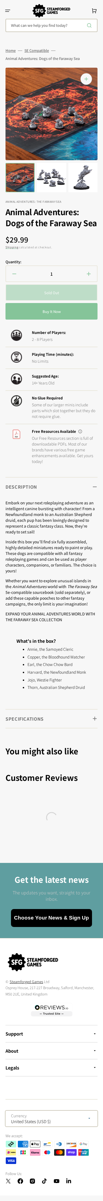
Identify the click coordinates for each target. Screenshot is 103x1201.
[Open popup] (80, 431)
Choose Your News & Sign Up (51, 918)
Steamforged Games (26, 981)
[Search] (90, 25)
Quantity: (13, 261)
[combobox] (51, 25)
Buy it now (52, 311)
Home (10, 50)
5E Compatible (36, 50)
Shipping (11, 247)
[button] (8, 11)
